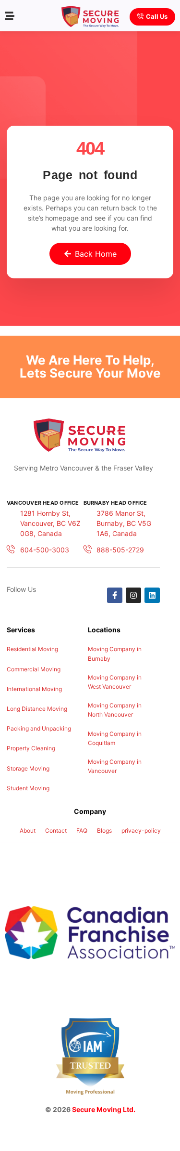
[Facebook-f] (114, 595)
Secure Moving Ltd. (103, 1109)
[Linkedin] (152, 595)
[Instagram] (133, 595)
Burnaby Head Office (115, 502)
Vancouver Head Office (43, 502)
